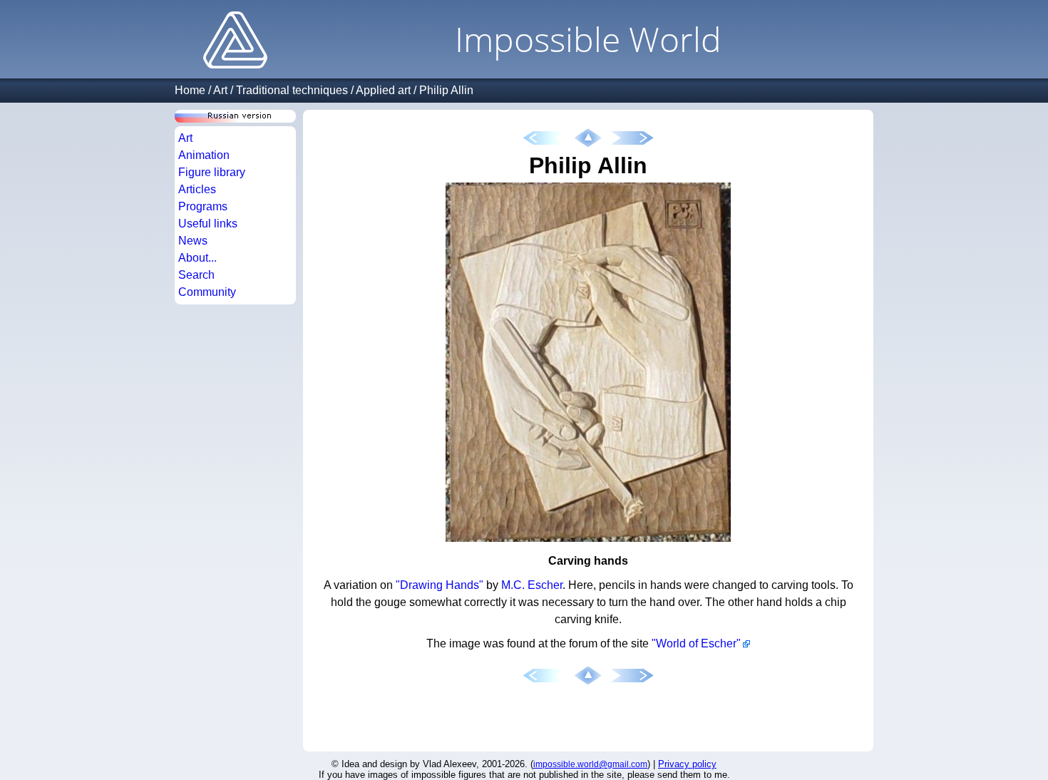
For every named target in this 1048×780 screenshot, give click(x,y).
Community (207, 292)
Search (196, 275)
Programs (202, 206)
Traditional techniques (292, 90)
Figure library (211, 172)
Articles (197, 189)
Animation (204, 155)
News (192, 241)
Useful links (207, 223)
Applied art (383, 90)
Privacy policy (687, 764)
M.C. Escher (531, 585)
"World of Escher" (696, 643)
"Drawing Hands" (439, 585)
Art (220, 90)
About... (197, 258)
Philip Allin (446, 90)
